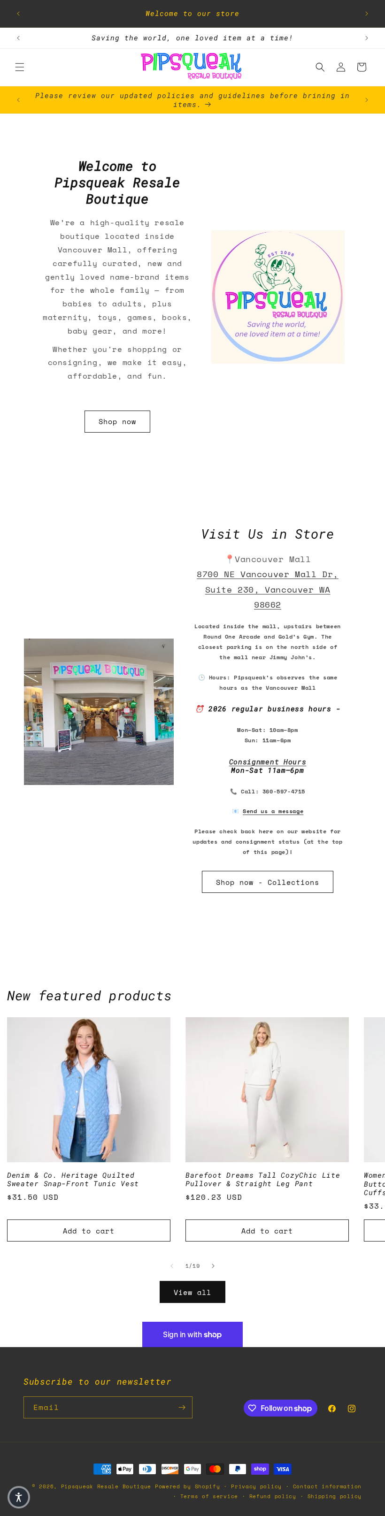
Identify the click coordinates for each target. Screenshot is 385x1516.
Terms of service (209, 1496)
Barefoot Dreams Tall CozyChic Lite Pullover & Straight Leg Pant (262, 1179)
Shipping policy (335, 1496)
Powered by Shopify (187, 1486)
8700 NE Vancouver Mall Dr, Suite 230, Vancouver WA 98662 (268, 589)
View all (192, 1292)
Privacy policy (256, 1486)
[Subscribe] (181, 1407)
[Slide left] (172, 1266)
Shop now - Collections (267, 882)
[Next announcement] (366, 13)
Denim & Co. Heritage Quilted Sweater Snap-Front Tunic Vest (73, 1179)
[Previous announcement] (18, 13)
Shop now (117, 422)
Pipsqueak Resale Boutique (106, 1486)
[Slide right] (213, 1266)
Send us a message (273, 811)
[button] (19, 67)
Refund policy (272, 1496)
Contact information (327, 1486)
